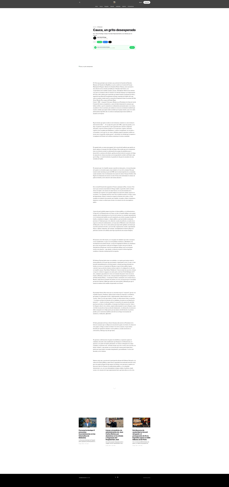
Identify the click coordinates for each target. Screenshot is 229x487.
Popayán (106, 6)
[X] (115, 477)
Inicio (96, 6)
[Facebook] (117, 477)
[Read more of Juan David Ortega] (94, 38)
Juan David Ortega (101, 37)
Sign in (140, 2)
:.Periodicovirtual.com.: (83, 477)
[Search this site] (80, 2)
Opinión (124, 6)
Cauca (101, 6)
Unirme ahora (132, 47)
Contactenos (131, 6)
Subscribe (147, 2)
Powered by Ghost (146, 477)
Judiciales (118, 6)
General (112, 6)
